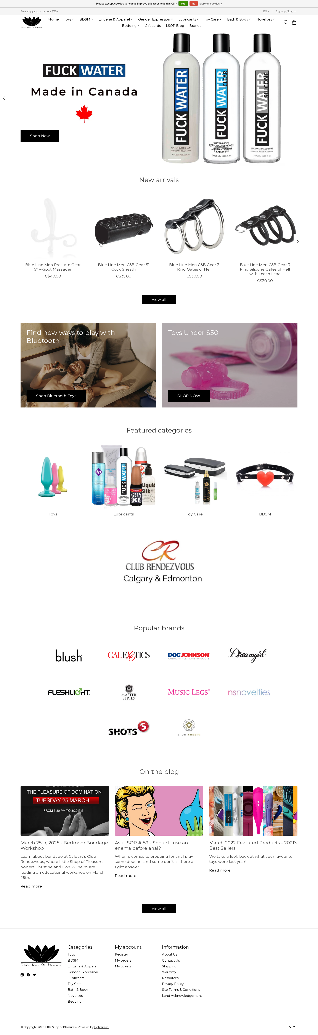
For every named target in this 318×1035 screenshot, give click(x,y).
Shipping (169, 966)
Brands (195, 26)
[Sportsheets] (189, 728)
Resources (170, 978)
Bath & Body (78, 990)
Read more (31, 886)
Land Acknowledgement (182, 996)
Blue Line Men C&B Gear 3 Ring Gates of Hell (194, 266)
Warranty (169, 972)
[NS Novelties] (249, 692)
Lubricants (124, 514)
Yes (183, 3)
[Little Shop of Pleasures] (32, 22)
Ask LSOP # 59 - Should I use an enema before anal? (151, 845)
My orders (123, 960)
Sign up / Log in (286, 11)
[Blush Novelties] (69, 657)
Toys (52, 514)
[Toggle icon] (286, 22)
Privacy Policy (173, 984)
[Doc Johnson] (189, 657)
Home (53, 19)
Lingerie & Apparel (82, 966)
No (193, 3)
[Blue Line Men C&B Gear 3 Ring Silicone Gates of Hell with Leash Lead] (265, 226)
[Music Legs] (189, 692)
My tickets (123, 966)
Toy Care (194, 514)
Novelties (75, 996)
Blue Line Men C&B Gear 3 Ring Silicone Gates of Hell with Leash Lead (265, 269)
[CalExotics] (129, 657)
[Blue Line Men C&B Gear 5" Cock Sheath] (123, 226)
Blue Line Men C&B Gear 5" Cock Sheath (123, 266)
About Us (169, 954)
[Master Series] (129, 692)
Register (121, 954)
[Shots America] (129, 728)
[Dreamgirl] (249, 657)
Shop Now (40, 135)
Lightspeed (101, 1027)
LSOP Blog (175, 26)
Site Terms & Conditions (181, 990)
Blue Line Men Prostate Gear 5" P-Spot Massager (53, 266)
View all (159, 299)
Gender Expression (83, 972)
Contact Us (171, 960)
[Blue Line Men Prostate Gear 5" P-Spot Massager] (53, 226)
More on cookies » (210, 3)
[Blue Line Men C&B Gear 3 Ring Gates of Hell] (194, 226)
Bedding (75, 1001)
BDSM (265, 514)
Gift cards (153, 26)
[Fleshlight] (69, 692)
